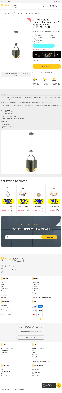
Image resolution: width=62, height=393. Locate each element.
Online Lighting (9, 6)
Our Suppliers (4, 350)
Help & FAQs (4, 354)
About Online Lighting (7, 348)
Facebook (37, 369)
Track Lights (35, 290)
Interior (3, 282)
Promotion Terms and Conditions (41, 361)
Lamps (34, 295)
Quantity (35, 60)
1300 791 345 (7, 1)
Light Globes (4, 288)
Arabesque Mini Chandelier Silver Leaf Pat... (38, 205)
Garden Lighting (5, 309)
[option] (8, 199)
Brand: (47, 31)
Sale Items (4, 297)
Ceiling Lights (35, 284)
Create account (5, 371)
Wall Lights (35, 293)
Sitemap (34, 350)
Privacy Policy (36, 357)
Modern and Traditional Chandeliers (41, 297)
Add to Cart (46, 66)
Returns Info (35, 354)
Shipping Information (38, 348)
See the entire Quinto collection (43, 45)
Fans (2, 286)
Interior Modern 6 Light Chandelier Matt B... (23, 205)
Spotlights (35, 288)
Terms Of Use (35, 352)
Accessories (4, 293)
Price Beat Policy (36, 359)
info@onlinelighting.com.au (12, 269)
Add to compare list (47, 36)
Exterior (3, 284)
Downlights (35, 286)
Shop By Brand (5, 290)
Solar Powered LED (6, 314)
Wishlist (3, 373)
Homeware (4, 295)
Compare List (4, 376)
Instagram (37, 372)
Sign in (3, 369)
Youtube (37, 375)
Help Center (30, 337)
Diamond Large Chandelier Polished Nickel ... (7, 205)
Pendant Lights (36, 282)
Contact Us (4, 352)
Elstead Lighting (55, 31)
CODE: (35, 31)
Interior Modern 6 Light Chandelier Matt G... (54, 205)
